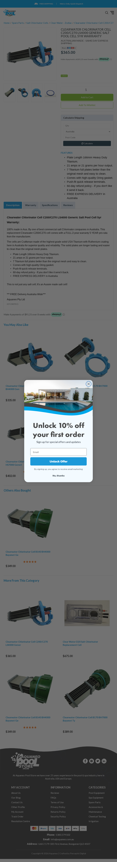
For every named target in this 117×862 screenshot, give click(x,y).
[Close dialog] (88, 384)
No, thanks (59, 475)
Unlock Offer (58, 461)
